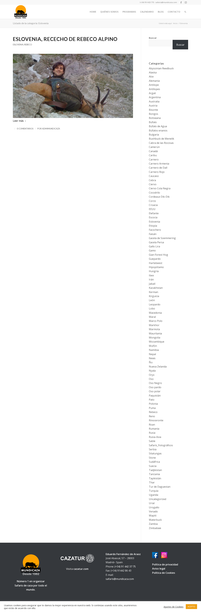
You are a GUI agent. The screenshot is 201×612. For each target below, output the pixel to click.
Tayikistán (155, 478)
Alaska (153, 72)
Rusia (152, 432)
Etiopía (153, 225)
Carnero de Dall (158, 167)
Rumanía (154, 428)
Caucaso (154, 176)
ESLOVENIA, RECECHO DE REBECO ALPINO (65, 39)
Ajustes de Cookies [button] (173, 606)
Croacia (153, 205)
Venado (153, 511)
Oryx (151, 375)
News (152, 358)
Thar (152, 482)
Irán (151, 279)
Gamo (152, 250)
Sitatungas (155, 453)
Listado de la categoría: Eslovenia (31, 23)
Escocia (153, 217)
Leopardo (154, 304)
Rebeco (28, 44)
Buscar (153, 37)
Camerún (154, 147)
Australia (154, 101)
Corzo (152, 201)
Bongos (153, 114)
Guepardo (155, 259)
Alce (151, 76)
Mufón (153, 346)
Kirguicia (154, 296)
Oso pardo (155, 387)
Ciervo (152, 184)
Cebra (152, 180)
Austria (153, 105)
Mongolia (154, 337)
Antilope (154, 85)
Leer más (18, 120)
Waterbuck (155, 520)
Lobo (152, 308)
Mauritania (155, 333)
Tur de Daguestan (159, 486)
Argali (152, 93)
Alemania (154, 80)
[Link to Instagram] (185, 2)
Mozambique (156, 341)
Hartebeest (155, 263)
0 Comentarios (25, 128)
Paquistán (155, 395)
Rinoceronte (156, 420)
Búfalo (153, 122)
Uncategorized (157, 499)
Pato (151, 399)
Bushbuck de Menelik (161, 138)
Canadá (153, 151)
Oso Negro (155, 383)
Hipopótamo (156, 267)
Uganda (153, 495)
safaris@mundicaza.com (120, 579)
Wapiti (152, 515)
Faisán (152, 234)
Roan (152, 424)
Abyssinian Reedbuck (161, 68)
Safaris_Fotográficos (161, 445)
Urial (152, 503)
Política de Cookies (163, 573)
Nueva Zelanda (158, 366)
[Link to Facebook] (181, 2)
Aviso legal (158, 568)
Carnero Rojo (157, 172)
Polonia (153, 403)
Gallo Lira (154, 246)
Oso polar (154, 391)
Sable (152, 441)
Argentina (155, 97)
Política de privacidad (165, 564)
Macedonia (155, 312)
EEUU (152, 209)
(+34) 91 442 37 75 (125, 566)
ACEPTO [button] (191, 606)
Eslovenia (18, 44)
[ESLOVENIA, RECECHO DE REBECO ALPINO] (73, 86)
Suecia (152, 466)
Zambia (153, 524)
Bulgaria (154, 134)
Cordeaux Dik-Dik (159, 196)
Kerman (153, 292)
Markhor (154, 325)
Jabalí (152, 283)
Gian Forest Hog (158, 254)
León (152, 300)
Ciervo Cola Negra (159, 188)
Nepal (152, 354)
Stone (152, 457)
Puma (152, 408)
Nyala (152, 370)
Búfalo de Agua (158, 126)
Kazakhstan (156, 288)
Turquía (153, 490)
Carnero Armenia (159, 163)
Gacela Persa (156, 242)
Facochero (155, 229)
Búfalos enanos (158, 130)
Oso (151, 379)
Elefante (154, 213)
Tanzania (154, 474)
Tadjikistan (155, 470)
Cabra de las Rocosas (161, 143)
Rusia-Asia (155, 437)
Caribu (153, 155)
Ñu (150, 362)
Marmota (154, 329)
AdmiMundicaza (51, 128)
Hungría (154, 271)
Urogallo (154, 507)
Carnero (154, 159)
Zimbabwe (155, 528)
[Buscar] (185, 12)
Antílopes (154, 89)
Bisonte (153, 110)
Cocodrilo (154, 192)
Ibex (151, 275)
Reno (152, 416)
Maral (152, 317)
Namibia (154, 350)
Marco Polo (155, 321)
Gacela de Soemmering (162, 238)
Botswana (155, 118)
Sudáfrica (154, 461)
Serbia (152, 449)
